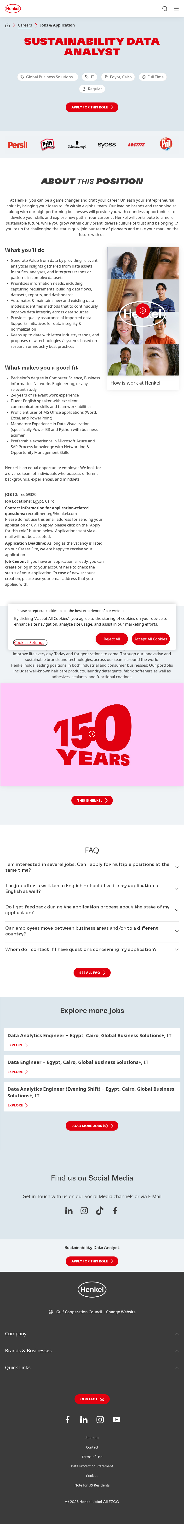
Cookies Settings (29, 642)
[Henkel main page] (13, 8)
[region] (92, 627)
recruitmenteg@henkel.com (51, 513)
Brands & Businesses (28, 1350)
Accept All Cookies (150, 639)
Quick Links (18, 1367)
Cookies (92, 1475)
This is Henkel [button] (89, 800)
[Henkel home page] (7, 25)
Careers (25, 25)
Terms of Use (92, 1456)
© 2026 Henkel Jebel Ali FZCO (92, 1502)
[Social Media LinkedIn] (69, 1210)
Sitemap (92, 1437)
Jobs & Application (57, 25)
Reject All (112, 639)
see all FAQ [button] (89, 973)
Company (15, 1333)
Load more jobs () (89, 1126)
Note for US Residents (92, 1485)
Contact (89, 1399)
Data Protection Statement (92, 1466)
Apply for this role (89, 107)
